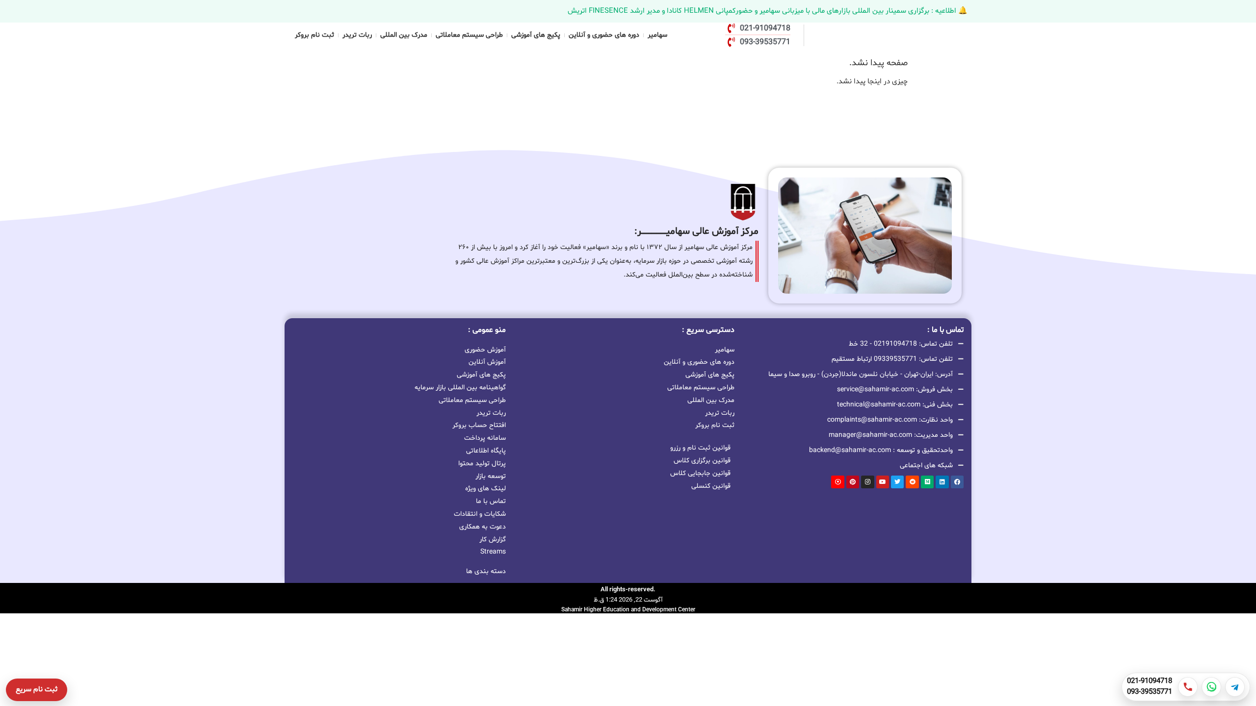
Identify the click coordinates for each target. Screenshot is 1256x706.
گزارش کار (492, 539)
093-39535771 (1149, 692)
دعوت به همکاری (482, 526)
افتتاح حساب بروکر (479, 425)
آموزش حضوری (485, 349)
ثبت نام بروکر (314, 35)
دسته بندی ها (486, 571)
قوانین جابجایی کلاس (700, 473)
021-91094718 (1149, 681)
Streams (493, 551)
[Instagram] (867, 482)
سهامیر (657, 35)
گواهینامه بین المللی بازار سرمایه (460, 387)
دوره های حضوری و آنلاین (604, 35)
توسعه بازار (490, 476)
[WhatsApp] (1211, 687)
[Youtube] (882, 482)
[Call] (1188, 687)
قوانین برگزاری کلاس (702, 460)
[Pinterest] (852, 482)
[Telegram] (1235, 687)
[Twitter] (897, 482)
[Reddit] (912, 482)
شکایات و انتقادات (480, 514)
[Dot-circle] (837, 482)
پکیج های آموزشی (535, 35)
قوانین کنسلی (711, 486)
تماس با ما (491, 501)
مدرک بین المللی (403, 35)
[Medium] (927, 482)
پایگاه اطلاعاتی (486, 450)
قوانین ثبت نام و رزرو (700, 448)
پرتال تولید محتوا (482, 463)
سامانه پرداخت (485, 438)
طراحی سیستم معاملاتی (469, 35)
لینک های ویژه (485, 488)
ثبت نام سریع (36, 689)
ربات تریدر (357, 35)
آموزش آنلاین (487, 362)
